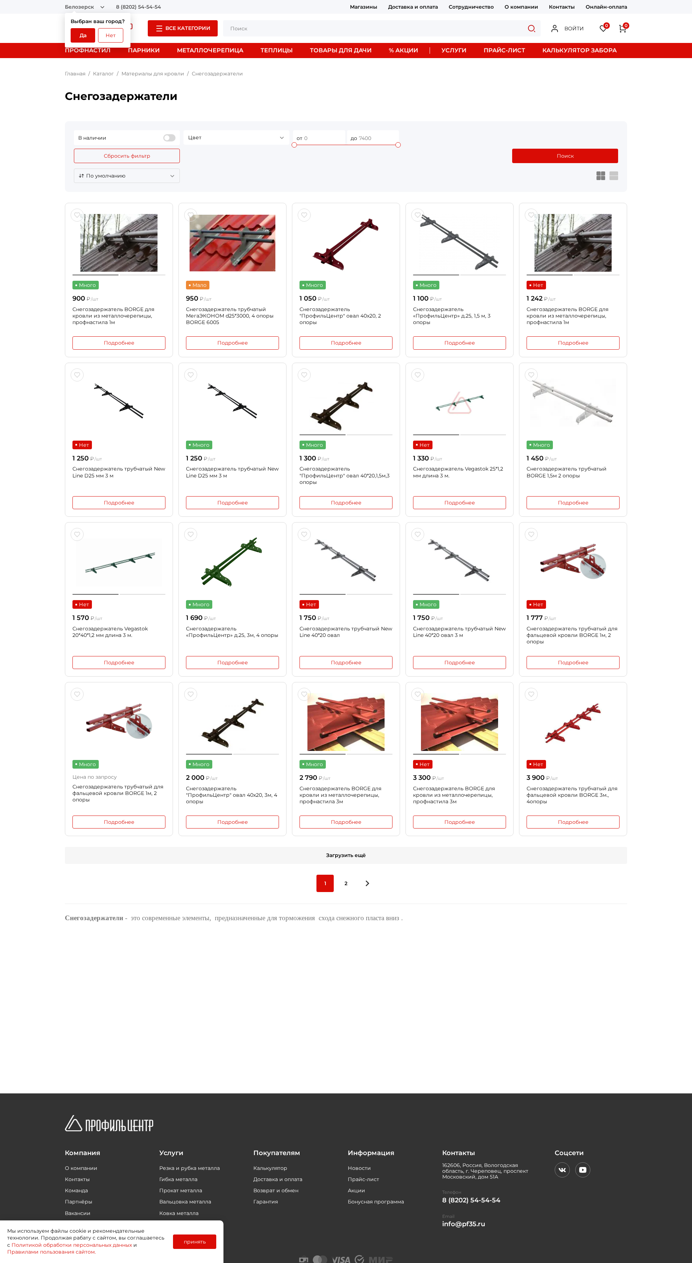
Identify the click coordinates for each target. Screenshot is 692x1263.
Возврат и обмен (275, 1190)
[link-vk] (562, 1169)
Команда (76, 1190)
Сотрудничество (471, 7)
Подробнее (119, 343)
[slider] (294, 145)
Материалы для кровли (152, 74)
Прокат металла (180, 1190)
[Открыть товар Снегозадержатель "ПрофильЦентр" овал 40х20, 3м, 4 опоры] (232, 722)
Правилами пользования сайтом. (51, 1252)
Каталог (103, 74)
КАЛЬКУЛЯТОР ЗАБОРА (579, 50)
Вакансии (77, 1213)
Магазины (363, 7)
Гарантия (265, 1201)
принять (195, 1241)
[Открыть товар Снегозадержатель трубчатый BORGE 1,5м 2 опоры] (573, 402)
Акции (356, 1190)
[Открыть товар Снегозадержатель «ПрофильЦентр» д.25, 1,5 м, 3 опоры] (459, 242)
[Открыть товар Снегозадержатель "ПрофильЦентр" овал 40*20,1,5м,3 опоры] (346, 402)
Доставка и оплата (413, 7)
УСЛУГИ (454, 50)
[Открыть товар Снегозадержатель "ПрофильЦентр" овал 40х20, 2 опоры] (346, 242)
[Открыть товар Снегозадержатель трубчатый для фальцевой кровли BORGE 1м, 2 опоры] (573, 562)
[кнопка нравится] (77, 215)
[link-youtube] (582, 1169)
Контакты (562, 7)
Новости (359, 1168)
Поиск (565, 156)
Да (83, 35)
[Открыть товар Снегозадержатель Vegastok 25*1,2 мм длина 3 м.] (459, 402)
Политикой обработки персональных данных (72, 1245)
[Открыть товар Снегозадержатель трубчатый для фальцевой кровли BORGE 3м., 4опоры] (573, 722)
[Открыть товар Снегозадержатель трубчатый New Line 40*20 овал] (346, 562)
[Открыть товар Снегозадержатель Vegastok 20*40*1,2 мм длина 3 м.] (118, 562)
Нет (111, 35)
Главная (75, 74)
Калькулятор (270, 1168)
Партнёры (78, 1201)
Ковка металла (179, 1213)
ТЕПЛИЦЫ (277, 50)
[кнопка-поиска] (532, 28)
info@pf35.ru (463, 1224)
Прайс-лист (363, 1179)
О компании (521, 7)
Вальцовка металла (185, 1201)
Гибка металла (178, 1179)
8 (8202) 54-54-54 (138, 7)
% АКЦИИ (403, 50)
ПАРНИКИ (144, 50)
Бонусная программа (376, 1201)
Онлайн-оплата (606, 7)
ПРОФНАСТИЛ (88, 50)
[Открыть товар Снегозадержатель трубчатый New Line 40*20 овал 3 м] (459, 562)
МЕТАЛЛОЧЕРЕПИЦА (210, 50)
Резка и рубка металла (189, 1168)
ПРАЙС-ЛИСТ (504, 50)
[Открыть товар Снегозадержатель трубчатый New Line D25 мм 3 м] (118, 402)
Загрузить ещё (346, 855)
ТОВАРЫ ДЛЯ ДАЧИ (341, 50)
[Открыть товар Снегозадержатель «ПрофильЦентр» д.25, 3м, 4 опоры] (232, 562)
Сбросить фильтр (127, 156)
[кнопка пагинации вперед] (367, 883)
